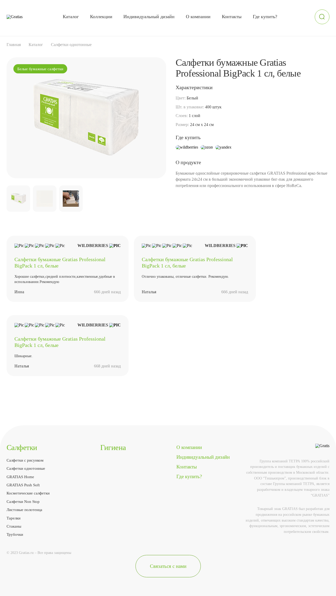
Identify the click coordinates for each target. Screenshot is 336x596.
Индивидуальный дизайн (149, 16)
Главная (14, 44)
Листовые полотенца (24, 509)
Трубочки (15, 534)
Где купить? (265, 16)
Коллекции (101, 16)
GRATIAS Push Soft (23, 485)
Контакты (232, 16)
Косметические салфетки (28, 493)
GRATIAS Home (20, 476)
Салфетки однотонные (71, 44)
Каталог (71, 16)
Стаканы (14, 526)
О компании (198, 16)
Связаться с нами (168, 566)
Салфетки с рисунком (25, 460)
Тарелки (13, 518)
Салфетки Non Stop (23, 501)
